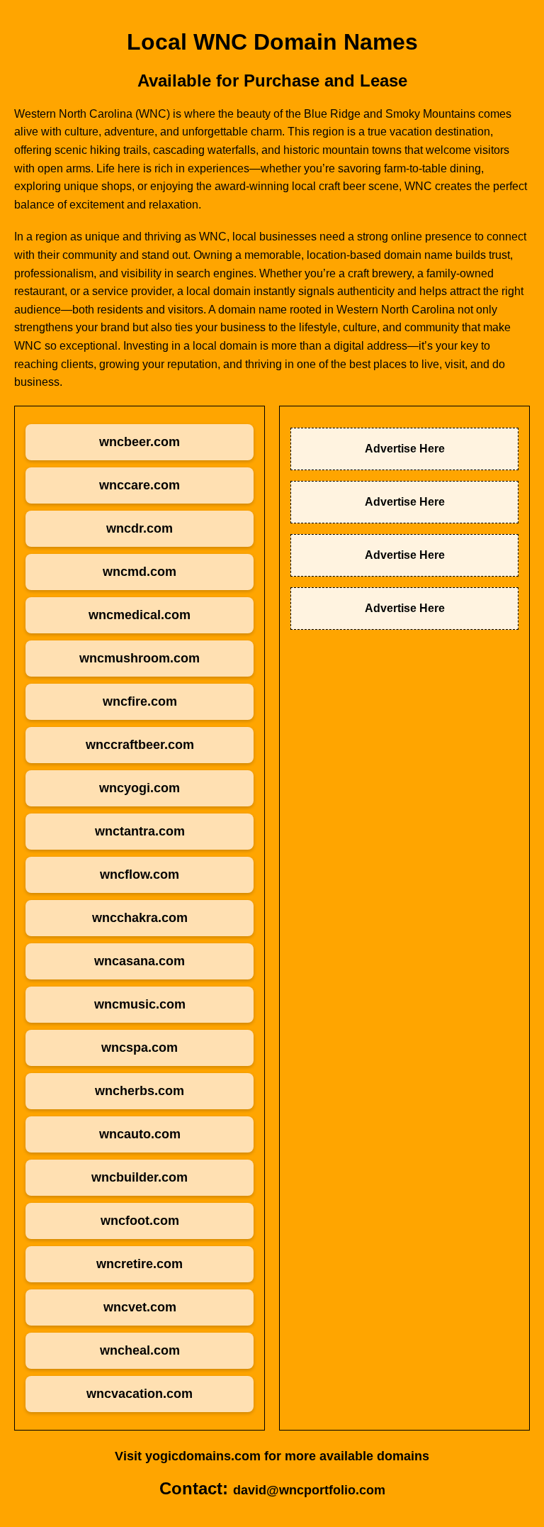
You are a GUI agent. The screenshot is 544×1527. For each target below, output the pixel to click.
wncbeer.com (139, 442)
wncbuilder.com (139, 1177)
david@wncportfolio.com (309, 1490)
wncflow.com (139, 874)
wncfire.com (140, 701)
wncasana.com (139, 961)
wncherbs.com (139, 1091)
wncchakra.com (140, 918)
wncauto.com (140, 1134)
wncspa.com (139, 1047)
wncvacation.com (139, 1394)
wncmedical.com (140, 615)
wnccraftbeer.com (140, 745)
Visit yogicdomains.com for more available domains (272, 1456)
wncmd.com (139, 572)
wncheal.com (140, 1350)
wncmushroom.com (139, 658)
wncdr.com (139, 528)
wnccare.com (139, 485)
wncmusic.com (140, 1004)
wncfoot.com (140, 1221)
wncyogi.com (139, 788)
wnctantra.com (140, 831)
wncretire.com (139, 1264)
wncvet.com (139, 1307)
